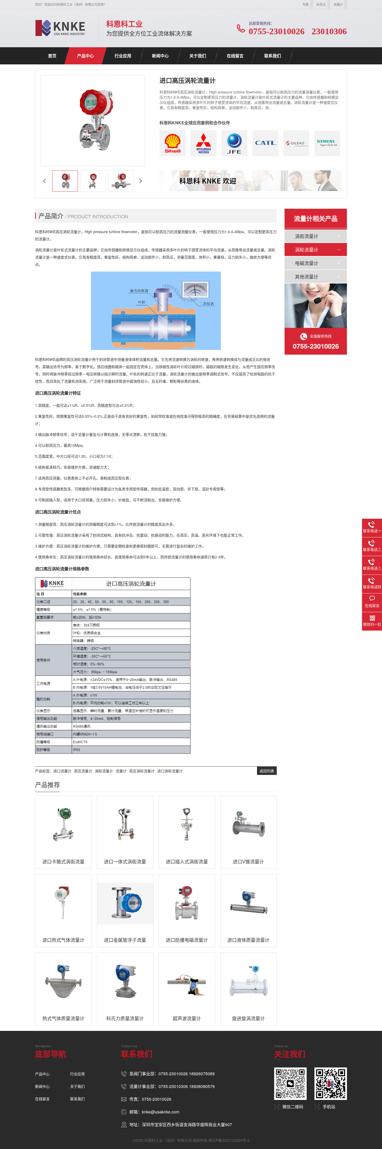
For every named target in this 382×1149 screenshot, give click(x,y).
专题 (305, 4)
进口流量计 (62, 770)
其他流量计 (306, 276)
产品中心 (85, 56)
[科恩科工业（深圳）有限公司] (60, 28)
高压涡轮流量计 (142, 770)
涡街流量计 (306, 236)
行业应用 (123, 56)
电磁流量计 (306, 263)
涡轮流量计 (104, 770)
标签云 (321, 4)
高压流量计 (83, 770)
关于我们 (197, 56)
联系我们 (272, 56)
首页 (52, 56)
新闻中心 (160, 56)
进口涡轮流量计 (170, 770)
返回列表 (267, 770)
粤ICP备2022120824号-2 (228, 1140)
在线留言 (235, 56)
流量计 (338, 4)
